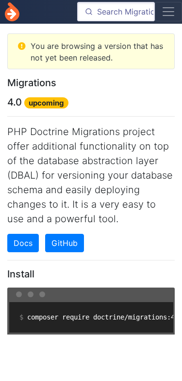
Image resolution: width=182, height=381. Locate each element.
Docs (23, 243)
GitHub (64, 243)
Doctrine (12, 12)
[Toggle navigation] (168, 11)
